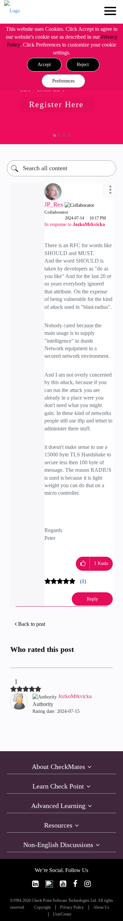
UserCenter (62, 914)
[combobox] (61, 168)
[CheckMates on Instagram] (88, 884)
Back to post (31, 624)
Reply (92, 599)
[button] (44, 65)
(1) (83, 581)
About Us (101, 907)
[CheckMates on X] (49, 884)
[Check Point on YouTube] (63, 884)
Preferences (63, 81)
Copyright (42, 907)
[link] (35, 884)
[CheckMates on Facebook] (75, 884)
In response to (74, 224)
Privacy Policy (72, 907)
